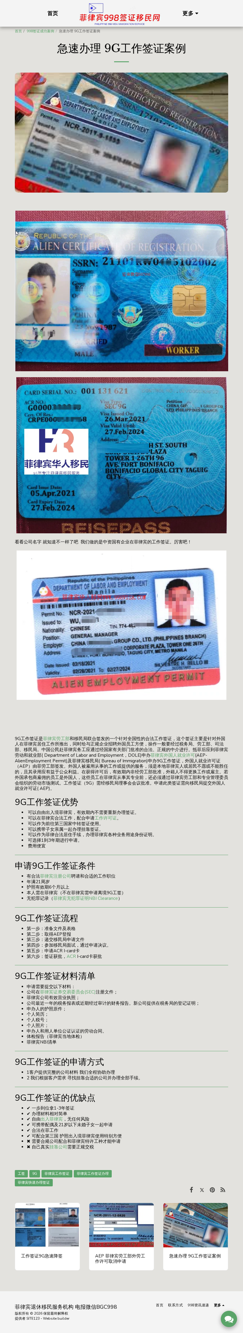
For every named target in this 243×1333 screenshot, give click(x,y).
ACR (71, 956)
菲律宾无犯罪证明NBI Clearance (85, 898)
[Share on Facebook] (191, 1189)
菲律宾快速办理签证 (34, 1182)
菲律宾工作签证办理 (93, 1173)
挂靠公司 (58, 1147)
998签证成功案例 (40, 31)
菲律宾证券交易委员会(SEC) (68, 992)
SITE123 (33, 1318)
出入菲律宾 (52, 1119)
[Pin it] (212, 1189)
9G (34, 1173)
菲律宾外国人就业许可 (173, 755)
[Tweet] (202, 1189)
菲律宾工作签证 (56, 1173)
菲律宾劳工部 (56, 739)
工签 (21, 1173)
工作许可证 (106, 818)
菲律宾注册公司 (55, 876)
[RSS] (223, 1189)
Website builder (56, 1318)
